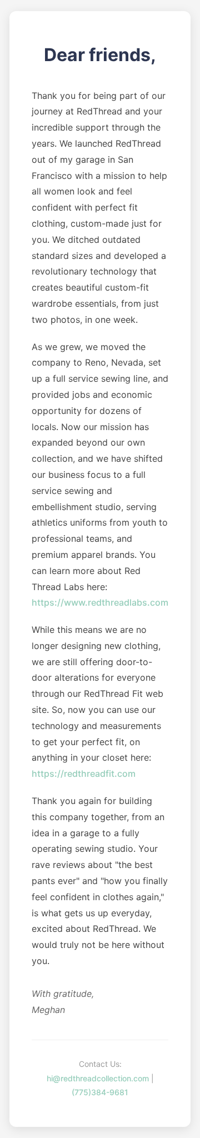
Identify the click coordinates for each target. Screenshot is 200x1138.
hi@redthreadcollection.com (98, 1078)
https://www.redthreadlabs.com (100, 602)
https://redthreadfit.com (84, 773)
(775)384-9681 (100, 1092)
